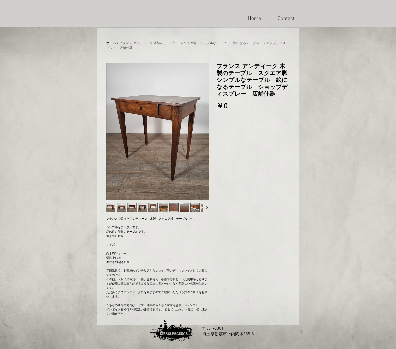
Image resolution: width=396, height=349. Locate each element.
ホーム (111, 43)
